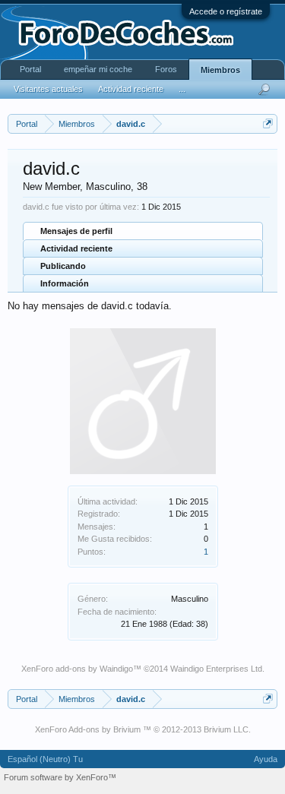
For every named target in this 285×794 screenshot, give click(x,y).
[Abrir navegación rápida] (268, 123)
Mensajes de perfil (76, 231)
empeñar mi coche (98, 69)
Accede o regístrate (225, 11)
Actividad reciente (76, 248)
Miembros (220, 69)
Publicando (63, 265)
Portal (30, 69)
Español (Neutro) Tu (45, 759)
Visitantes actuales (48, 88)
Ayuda (265, 759)
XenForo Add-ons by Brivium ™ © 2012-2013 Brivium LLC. (143, 729)
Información (64, 283)
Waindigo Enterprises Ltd (216, 668)
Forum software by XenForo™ (60, 777)
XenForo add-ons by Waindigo (77, 668)
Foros (166, 69)
